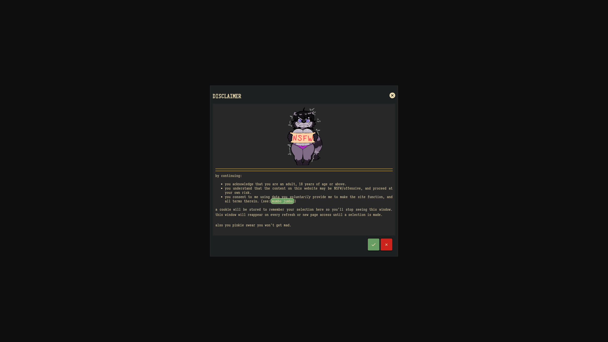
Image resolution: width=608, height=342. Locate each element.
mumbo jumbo (282, 201)
